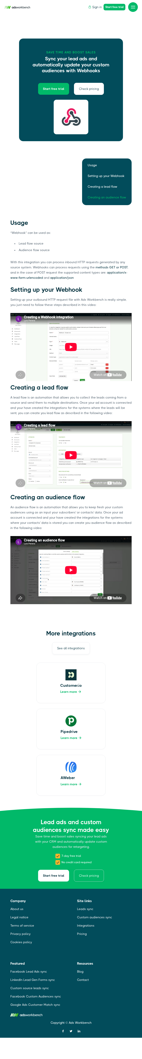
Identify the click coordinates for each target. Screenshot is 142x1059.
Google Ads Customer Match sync (35, 1004)
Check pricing (89, 89)
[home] (17, 7)
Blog (80, 971)
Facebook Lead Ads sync (28, 971)
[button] (133, 7)
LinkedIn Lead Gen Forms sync (32, 980)
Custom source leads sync (29, 988)
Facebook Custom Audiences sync (35, 996)
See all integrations (71, 648)
